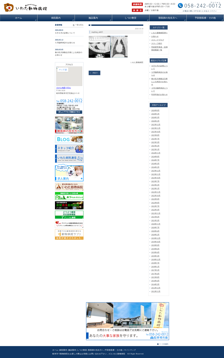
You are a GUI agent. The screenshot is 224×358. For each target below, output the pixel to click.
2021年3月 (155, 221)
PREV (95, 73)
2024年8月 (155, 157)
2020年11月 (155, 224)
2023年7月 (155, 181)
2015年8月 (155, 277)
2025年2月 (155, 146)
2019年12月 (155, 238)
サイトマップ (130, 350)
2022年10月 (155, 196)
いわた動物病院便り (159, 33)
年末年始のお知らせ (159, 95)
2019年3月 (155, 256)
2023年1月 (155, 188)
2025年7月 (155, 139)
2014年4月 (155, 281)
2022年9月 (155, 199)
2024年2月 (155, 167)
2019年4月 (155, 252)
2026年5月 (155, 114)
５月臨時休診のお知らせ (65, 43)
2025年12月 (155, 125)
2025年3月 (155, 142)
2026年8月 (155, 110)
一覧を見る (79, 25)
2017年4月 (155, 274)
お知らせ (155, 36)
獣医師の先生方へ (96, 350)
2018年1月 (155, 267)
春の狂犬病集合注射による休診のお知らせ (159, 82)
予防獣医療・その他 (113, 350)
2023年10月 (155, 178)
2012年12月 (155, 288)
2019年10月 (155, 242)
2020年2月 (155, 235)
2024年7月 (155, 160)
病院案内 (63, 350)
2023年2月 (155, 185)
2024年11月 (155, 153)
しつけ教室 (82, 350)
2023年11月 (155, 174)
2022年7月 (155, 206)
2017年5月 (155, 270)
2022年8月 (155, 203)
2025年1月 (155, 149)
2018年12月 (155, 260)
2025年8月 (155, 135)
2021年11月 (155, 213)
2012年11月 (155, 291)
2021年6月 (155, 217)
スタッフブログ (157, 40)
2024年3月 (155, 164)
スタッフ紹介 (156, 43)
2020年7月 (155, 228)
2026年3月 (155, 117)
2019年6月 (155, 249)
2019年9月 (155, 245)
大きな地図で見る (63, 88)
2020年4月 (155, 231)
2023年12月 (155, 171)
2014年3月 (155, 284)
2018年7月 (155, 263)
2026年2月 (155, 121)
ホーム (55, 350)
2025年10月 (155, 132)
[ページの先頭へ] (163, 344)
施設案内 (72, 350)
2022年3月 (155, 210)
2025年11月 (155, 128)
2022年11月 (155, 192)
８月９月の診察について (65, 33)
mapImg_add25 (97, 32)
